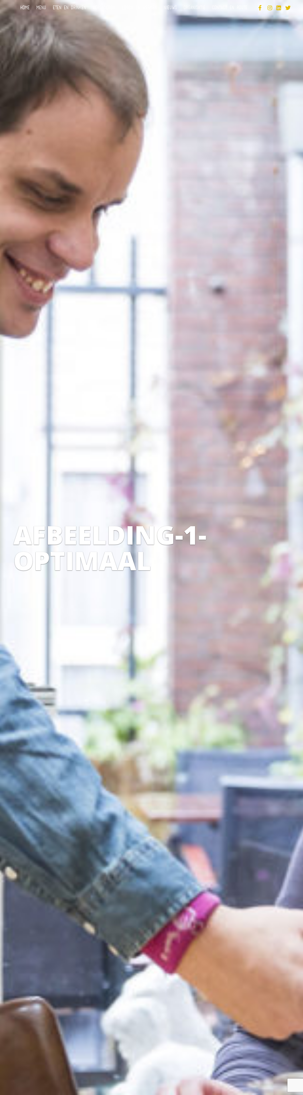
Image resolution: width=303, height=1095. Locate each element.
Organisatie (194, 8)
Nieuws (170, 8)
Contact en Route (230, 8)
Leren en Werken (139, 8)
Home (25, 8)
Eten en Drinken (69, 8)
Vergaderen (104, 8)
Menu (41, 8)
